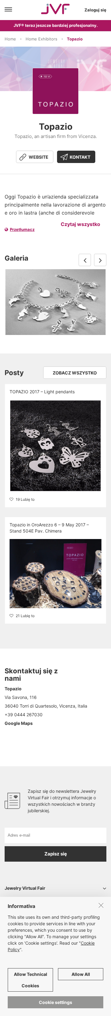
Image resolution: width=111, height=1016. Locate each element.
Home (10, 38)
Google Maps (19, 723)
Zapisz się (55, 854)
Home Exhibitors (41, 38)
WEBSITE (38, 157)
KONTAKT (80, 157)
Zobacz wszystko (75, 372)
